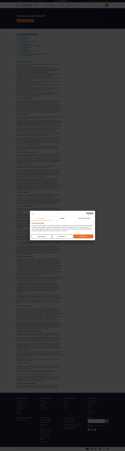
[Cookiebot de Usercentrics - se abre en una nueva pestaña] (87, 213)
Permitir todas (83, 236)
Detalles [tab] (62, 218)
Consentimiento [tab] (41, 218)
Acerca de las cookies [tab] (84, 218)
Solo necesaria (41, 236)
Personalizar (61, 236)
